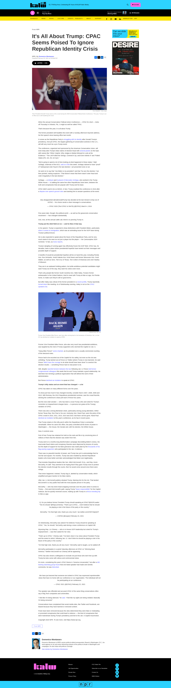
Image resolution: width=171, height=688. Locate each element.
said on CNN (65, 164)
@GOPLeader (94, 502)
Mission (70, 664)
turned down (42, 284)
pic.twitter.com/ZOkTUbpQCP (88, 512)
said (63, 598)
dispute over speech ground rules (51, 191)
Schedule (34, 18)
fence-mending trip (93, 491)
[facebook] (106, 18)
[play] (32, 13)
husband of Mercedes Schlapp (68, 180)
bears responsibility (83, 489)
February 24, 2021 (77, 516)
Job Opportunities (73, 668)
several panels (85, 151)
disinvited (55, 567)
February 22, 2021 (78, 584)
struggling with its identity (73, 139)
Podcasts (79, 18)
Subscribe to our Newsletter (99, 668)
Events (70, 18)
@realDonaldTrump (60, 200)
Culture (61, 18)
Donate (136, 5)
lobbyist (50, 180)
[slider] (40, 13)
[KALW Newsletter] (125, 34)
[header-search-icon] (127, 5)
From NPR (35, 29)
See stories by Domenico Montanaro (55, 649)
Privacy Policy (72, 676)
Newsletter (128, 18)
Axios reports (57, 242)
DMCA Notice (95, 676)
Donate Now (71, 672)
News (44, 18)
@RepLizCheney (57, 505)
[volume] (37, 13)
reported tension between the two (59, 369)
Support (98, 18)
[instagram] (111, 18)
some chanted (58, 351)
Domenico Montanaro (46, 56)
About (88, 18)
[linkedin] (120, 18)
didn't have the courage (52, 362)
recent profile (81, 282)
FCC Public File (96, 664)
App (135, 18)
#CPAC (50, 202)
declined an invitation (53, 380)
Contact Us (95, 672)
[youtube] (115, 18)
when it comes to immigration (48, 230)
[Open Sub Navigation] (39, 18)
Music (51, 18)
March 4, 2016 (86, 206)
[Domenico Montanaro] (36, 643)
